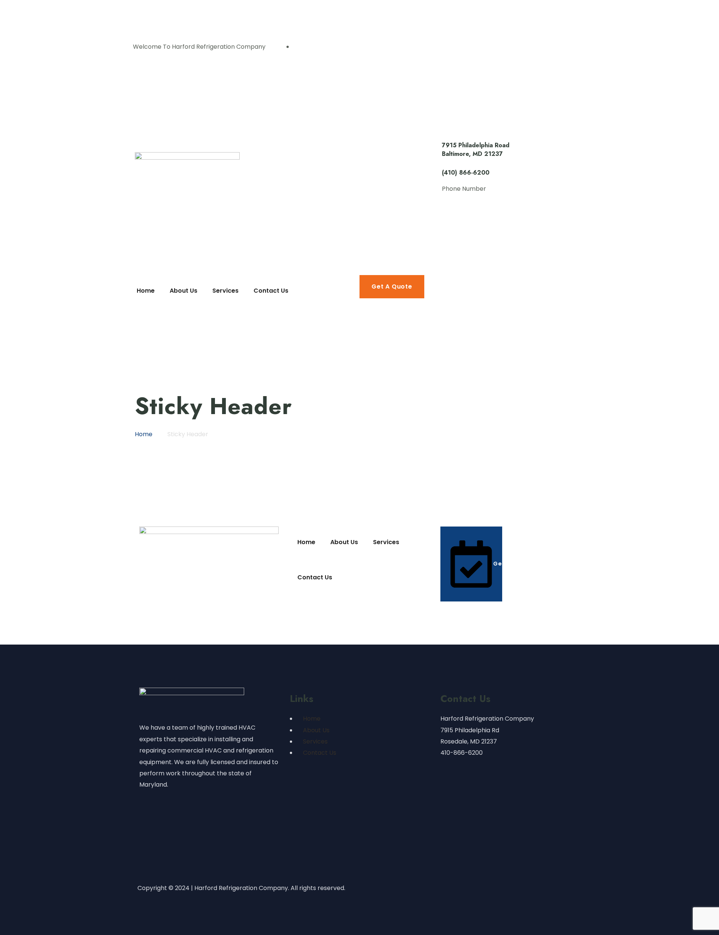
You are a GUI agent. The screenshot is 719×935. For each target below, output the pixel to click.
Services (315, 741)
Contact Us (319, 752)
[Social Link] (297, 46)
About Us (316, 730)
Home (312, 718)
